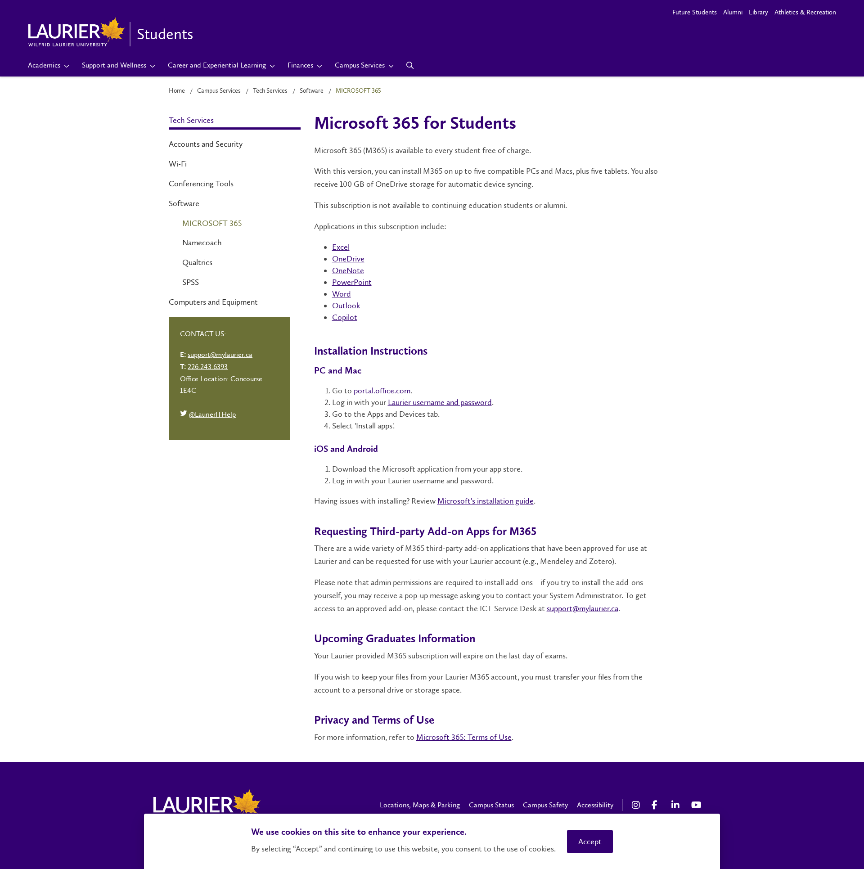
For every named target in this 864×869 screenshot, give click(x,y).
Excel (341, 247)
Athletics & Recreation (805, 12)
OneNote (348, 270)
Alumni (732, 12)
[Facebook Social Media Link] (657, 805)
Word (341, 294)
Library (758, 12)
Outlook (346, 306)
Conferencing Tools (201, 184)
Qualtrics (197, 262)
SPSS (190, 282)
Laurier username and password (440, 402)
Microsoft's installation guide (485, 501)
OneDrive (348, 259)
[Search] (410, 65)
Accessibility (595, 805)
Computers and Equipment (213, 302)
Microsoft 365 (212, 223)
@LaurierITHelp (208, 415)
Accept (590, 841)
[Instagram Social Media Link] (637, 805)
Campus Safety (545, 805)
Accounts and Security (206, 144)
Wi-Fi (178, 164)
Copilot (344, 317)
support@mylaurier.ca (582, 608)
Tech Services (270, 91)
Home (177, 91)
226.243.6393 (208, 366)
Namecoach (202, 243)
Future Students (694, 12)
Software (312, 91)
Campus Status (491, 805)
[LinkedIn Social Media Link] (676, 805)
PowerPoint (352, 282)
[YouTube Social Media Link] (696, 805)
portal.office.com (382, 391)
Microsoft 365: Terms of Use (464, 737)
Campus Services (219, 91)
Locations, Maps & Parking (420, 805)
